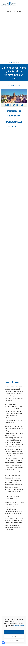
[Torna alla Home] (9, 4)
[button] (26, 4)
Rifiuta (14, 636)
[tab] (9, 62)
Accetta (14, 632)
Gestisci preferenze (14, 640)
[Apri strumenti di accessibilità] (3, 642)
